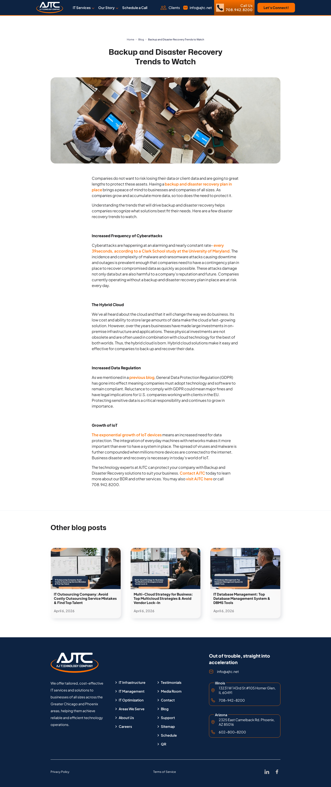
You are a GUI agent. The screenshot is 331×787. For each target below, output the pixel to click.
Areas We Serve (131, 709)
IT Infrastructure (132, 682)
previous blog (141, 377)
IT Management (131, 691)
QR (163, 744)
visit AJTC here (199, 478)
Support (168, 718)
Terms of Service (164, 771)
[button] (83, 7)
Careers (125, 726)
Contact (168, 700)
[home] (49, 7)
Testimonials (171, 682)
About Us (126, 718)
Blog (141, 39)
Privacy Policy (60, 771)
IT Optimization (131, 700)
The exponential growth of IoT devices (127, 434)
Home (130, 39)
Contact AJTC (192, 473)
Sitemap (168, 726)
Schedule (169, 735)
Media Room (171, 691)
